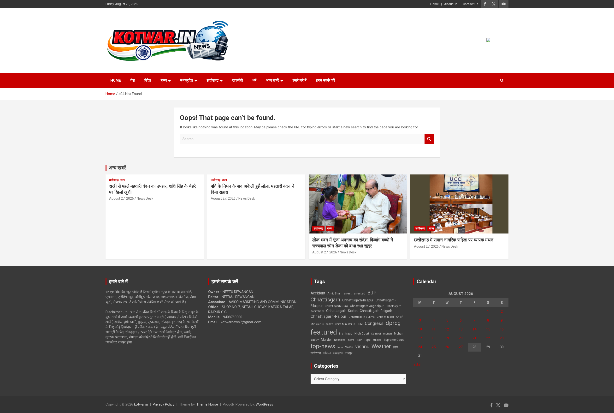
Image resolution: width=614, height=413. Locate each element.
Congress (374, 323)
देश (132, 80)
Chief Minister (385, 316)
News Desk (145, 198)
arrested (359, 293)
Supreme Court (394, 339)
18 (434, 338)
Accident (318, 293)
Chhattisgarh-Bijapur (357, 300)
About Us (450, 4)
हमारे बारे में (300, 80)
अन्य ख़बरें (117, 168)
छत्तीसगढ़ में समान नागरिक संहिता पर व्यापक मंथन (453, 240)
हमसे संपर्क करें (325, 80)
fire (341, 333)
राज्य (164, 80)
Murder (326, 339)
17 (420, 338)
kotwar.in (141, 404)
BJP (372, 293)
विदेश (147, 80)
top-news (323, 346)
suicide (377, 339)
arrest (348, 293)
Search (429, 139)
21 (474, 338)
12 (447, 329)
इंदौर (395, 347)
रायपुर (348, 353)
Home (434, 4)
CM (360, 324)
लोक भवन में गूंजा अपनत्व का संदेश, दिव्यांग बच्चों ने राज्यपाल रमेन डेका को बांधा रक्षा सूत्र (352, 243)
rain (359, 339)
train (340, 347)
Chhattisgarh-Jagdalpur (367, 306)
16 (502, 329)
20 (461, 338)
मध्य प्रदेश (338, 353)
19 (447, 338)
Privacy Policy (163, 404)
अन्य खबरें (272, 80)
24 (420, 347)
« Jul (416, 365)
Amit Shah (334, 293)
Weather (381, 346)
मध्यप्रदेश (186, 80)
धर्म (254, 80)
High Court (361, 333)
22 (488, 338)
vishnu (362, 346)
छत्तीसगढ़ (316, 353)
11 (434, 329)
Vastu (349, 347)
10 (420, 329)
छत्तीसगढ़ (212, 80)
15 (488, 329)
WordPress (264, 404)
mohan (387, 333)
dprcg (393, 323)
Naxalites (339, 339)
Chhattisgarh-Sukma (361, 316)
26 (447, 347)
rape (368, 339)
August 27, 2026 (121, 198)
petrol (351, 339)
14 (474, 329)
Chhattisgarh (325, 300)
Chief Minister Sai (345, 324)
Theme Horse (207, 404)
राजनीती (237, 80)
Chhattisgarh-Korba (342, 311)
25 (434, 347)
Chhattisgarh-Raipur (328, 316)
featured (324, 332)
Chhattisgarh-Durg (336, 306)
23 (502, 338)
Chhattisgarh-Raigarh (376, 311)
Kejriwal (376, 333)
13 (461, 329)
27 (461, 347)
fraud (348, 333)
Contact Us (470, 4)
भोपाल (327, 353)
